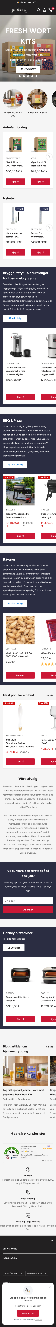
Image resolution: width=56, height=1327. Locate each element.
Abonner (28, 909)
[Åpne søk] (38, 10)
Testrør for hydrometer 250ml (37, 235)
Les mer (28, 61)
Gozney (10, 993)
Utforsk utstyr (14, 318)
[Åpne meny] (4, 10)
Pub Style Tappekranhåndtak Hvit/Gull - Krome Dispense (20, 743)
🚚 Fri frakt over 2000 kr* (28, 2)
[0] (50, 10)
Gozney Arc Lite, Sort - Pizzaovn (17, 999)
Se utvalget (13, 947)
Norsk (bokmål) (11, 1273)
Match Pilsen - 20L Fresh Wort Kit (14, 164)
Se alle (49, 695)
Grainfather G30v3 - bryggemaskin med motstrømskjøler (16, 371)
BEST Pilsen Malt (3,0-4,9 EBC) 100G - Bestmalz (19, 655)
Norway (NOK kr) (34, 1273)
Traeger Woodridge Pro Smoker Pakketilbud (18, 516)
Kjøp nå (15, 181)
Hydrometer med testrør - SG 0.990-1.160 (14, 235)
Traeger (10, 510)
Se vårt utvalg (15, 464)
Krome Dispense (14, 735)
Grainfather (12, 363)
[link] (28, 1153)
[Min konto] (44, 10)
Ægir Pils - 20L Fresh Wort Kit (38, 164)
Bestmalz (11, 649)
